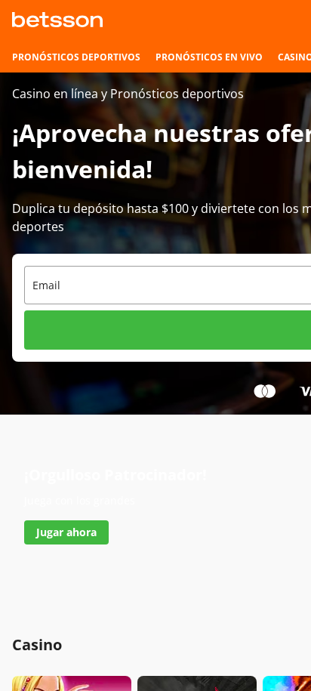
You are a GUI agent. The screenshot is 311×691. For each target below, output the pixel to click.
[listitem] (76, 57)
